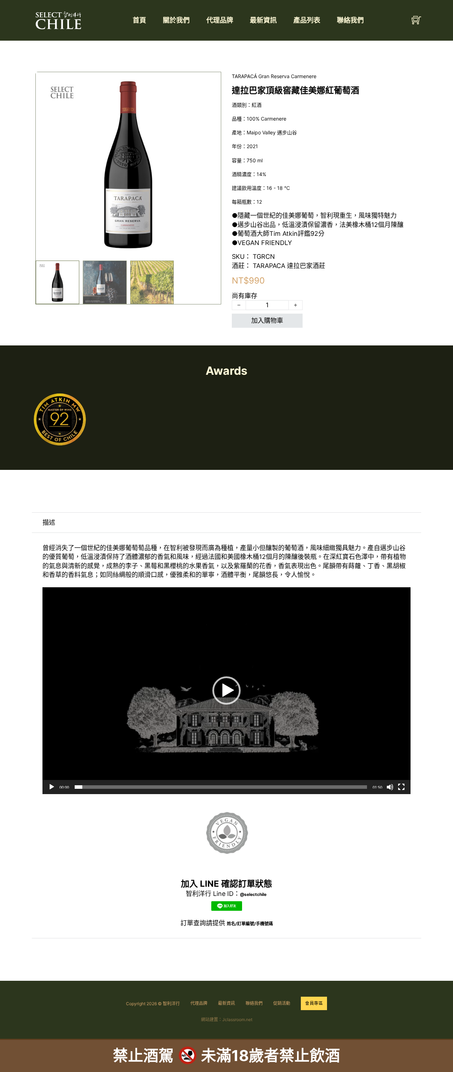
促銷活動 (281, 1003)
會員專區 (314, 1003)
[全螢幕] (401, 787)
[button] (211, 81)
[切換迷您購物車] (416, 20)
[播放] (51, 787)
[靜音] (390, 787)
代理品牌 (219, 20)
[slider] (221, 787)
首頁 (139, 20)
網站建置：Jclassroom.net (226, 1019)
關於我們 (176, 20)
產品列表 (306, 20)
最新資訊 (263, 20)
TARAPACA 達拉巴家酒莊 (289, 265)
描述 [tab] (48, 522)
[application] (226, 690)
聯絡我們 (350, 20)
